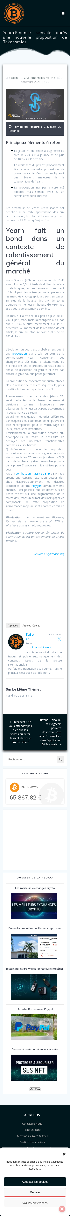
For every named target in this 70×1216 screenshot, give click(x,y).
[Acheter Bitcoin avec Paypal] (34, 1027)
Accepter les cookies (35, 1181)
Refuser (35, 1192)
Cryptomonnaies (34, 78)
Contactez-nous (32, 1123)
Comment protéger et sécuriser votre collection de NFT (35, 1050)
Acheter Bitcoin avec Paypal (35, 1009)
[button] (64, 1154)
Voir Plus (35, 1089)
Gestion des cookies (32, 1142)
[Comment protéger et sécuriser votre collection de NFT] (34, 1068)
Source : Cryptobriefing (49, 554)
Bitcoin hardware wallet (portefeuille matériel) (35, 968)
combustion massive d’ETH (33, 473)
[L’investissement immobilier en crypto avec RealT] (34, 947)
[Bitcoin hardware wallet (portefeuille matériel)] (34, 987)
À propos (13, 625)
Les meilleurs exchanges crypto (35, 888)
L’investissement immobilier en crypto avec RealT (35, 929)
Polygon (36, 486)
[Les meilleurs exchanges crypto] (34, 906)
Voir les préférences (35, 1203)
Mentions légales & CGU (32, 1136)
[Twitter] (59, 639)
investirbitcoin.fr (41, 647)
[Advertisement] (35, 589)
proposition (19, 353)
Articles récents (31, 625)
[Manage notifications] (62, 1209)
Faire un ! (32, 1130)
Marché (50, 78)
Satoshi (13, 78)
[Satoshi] (16, 648)
